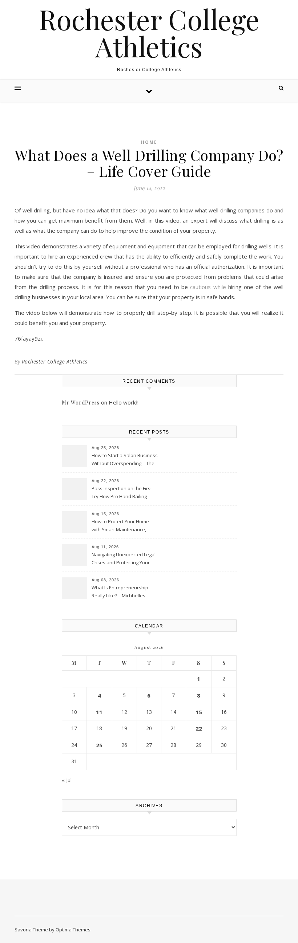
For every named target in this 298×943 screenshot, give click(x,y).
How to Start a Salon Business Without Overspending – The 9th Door (125, 460)
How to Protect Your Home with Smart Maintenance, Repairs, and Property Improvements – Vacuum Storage (120, 526)
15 (199, 712)
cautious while (208, 286)
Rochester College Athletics (149, 32)
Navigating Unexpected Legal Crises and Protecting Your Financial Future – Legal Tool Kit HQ (124, 559)
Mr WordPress (81, 402)
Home (149, 142)
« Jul (67, 780)
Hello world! (123, 402)
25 (99, 745)
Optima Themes (73, 929)
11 (99, 712)
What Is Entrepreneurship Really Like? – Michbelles (120, 591)
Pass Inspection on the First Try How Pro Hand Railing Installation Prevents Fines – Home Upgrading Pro (122, 493)
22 (199, 728)
